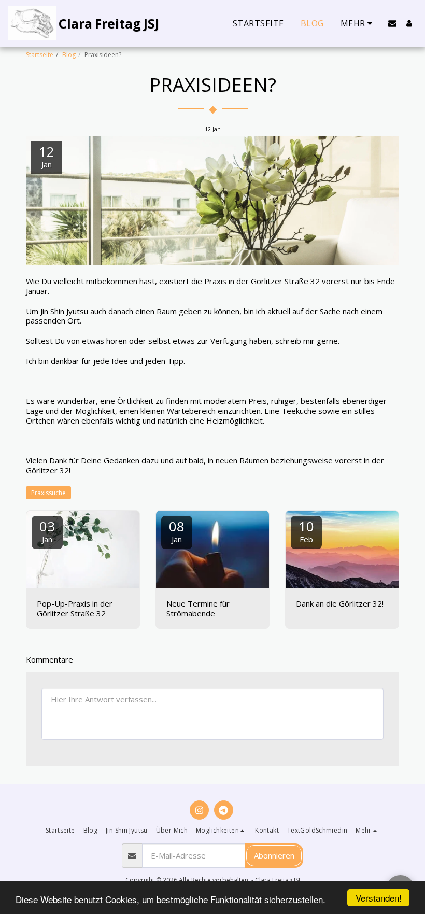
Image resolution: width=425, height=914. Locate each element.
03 (47, 530)
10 (306, 530)
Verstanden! (379, 897)
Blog (69, 54)
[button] (392, 23)
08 (177, 530)
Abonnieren (274, 855)
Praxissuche (48, 492)
